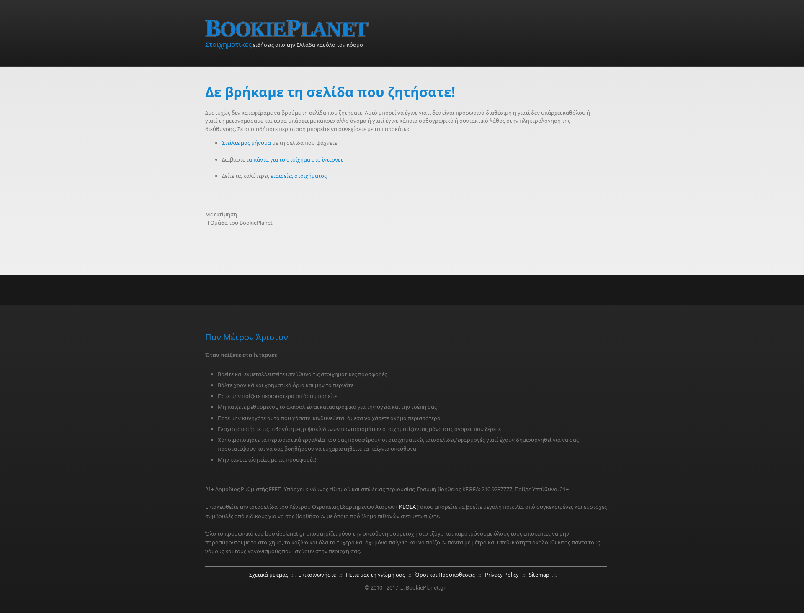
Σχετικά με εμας (269, 574)
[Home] (406, 28)
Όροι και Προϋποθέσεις (445, 574)
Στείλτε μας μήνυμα (246, 142)
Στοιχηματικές (228, 44)
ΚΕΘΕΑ (407, 506)
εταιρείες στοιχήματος (299, 176)
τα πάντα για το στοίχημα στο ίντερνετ (294, 159)
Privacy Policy (502, 574)
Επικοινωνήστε (317, 574)
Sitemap (540, 574)
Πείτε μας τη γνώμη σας (376, 574)
